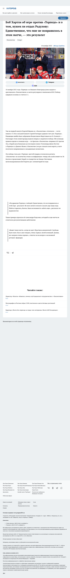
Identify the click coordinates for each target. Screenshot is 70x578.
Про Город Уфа (21, 487)
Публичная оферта (7, 495)
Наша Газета (35, 490)
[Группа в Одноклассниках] (53, 488)
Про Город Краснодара (23, 490)
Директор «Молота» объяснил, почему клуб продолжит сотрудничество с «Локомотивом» (34, 297)
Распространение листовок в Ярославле (12, 539)
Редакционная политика (24, 505)
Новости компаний (7, 502)
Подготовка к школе (61, 13)
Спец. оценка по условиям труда (10, 553)
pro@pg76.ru (25, 523)
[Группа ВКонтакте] (20, 82)
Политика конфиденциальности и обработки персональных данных (19, 561)
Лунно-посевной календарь (45, 13)
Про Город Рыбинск (7, 487)
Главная (5, 508)
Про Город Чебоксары (37, 487)
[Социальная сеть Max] (35, 85)
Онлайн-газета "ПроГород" (24, 492)
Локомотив (11, 40)
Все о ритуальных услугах (27, 13)
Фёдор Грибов (59, 46)
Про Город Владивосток (8, 490)
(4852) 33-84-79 (14, 525)
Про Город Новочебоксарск (38, 485)
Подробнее (32, 558)
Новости (35, 505)
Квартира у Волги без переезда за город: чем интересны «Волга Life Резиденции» (32, 311)
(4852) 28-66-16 (17, 523)
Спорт (19, 40)
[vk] (7, 253)
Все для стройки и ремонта (10, 13)
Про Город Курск (7, 485)
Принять (63, 18)
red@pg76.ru (22, 525)
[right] (68, 13)
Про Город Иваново (22, 483)
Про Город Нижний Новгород (25, 485)
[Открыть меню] (4, 8)
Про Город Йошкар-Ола (38, 483)
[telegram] (13, 253)
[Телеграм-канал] (49, 82)
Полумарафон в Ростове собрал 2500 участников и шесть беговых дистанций (30, 304)
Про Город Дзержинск (8, 483)
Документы (5, 492)
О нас (34, 502)
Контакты (5, 505)
